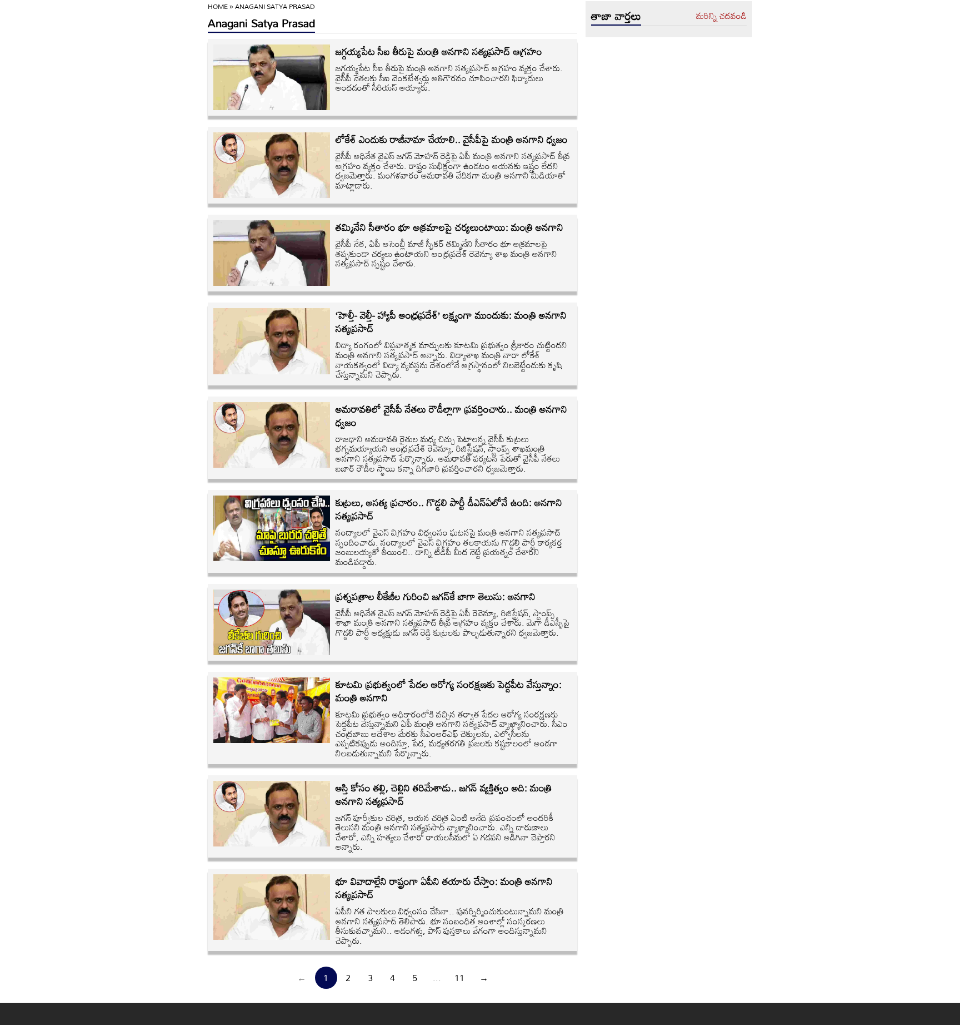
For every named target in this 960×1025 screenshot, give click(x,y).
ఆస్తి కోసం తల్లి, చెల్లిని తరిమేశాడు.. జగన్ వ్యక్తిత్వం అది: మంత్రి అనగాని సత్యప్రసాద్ (444, 794)
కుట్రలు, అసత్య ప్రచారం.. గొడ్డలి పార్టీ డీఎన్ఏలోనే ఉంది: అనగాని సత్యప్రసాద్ (449, 509)
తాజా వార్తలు (616, 15)
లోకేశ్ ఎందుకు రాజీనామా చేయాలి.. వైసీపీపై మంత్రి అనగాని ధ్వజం (452, 139)
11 (459, 978)
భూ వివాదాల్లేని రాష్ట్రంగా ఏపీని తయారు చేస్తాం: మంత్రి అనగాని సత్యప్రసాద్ (444, 887)
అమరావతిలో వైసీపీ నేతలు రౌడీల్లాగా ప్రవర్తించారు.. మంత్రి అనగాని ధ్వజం (451, 415)
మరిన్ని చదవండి (721, 16)
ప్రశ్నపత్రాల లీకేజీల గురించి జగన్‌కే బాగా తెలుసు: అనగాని (436, 596)
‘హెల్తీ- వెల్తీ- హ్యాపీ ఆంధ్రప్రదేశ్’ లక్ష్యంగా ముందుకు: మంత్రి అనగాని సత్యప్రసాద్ (451, 321)
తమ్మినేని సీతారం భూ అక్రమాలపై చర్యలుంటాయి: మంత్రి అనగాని (449, 227)
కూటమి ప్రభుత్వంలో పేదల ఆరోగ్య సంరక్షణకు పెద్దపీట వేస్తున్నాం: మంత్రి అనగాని (449, 690)
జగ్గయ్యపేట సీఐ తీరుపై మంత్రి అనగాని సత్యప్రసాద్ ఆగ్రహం (439, 51)
